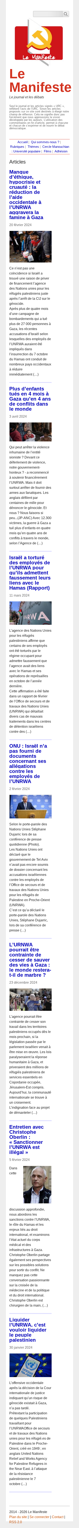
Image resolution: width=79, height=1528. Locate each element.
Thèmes (33, 146)
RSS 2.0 (15, 1522)
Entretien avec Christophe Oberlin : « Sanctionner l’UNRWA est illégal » (26, 1139)
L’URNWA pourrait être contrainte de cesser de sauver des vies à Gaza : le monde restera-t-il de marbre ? (30, 960)
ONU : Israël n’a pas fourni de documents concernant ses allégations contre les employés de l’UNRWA (28, 763)
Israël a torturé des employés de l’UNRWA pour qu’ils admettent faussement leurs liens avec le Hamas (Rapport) (30, 573)
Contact (57, 1517)
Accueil (22, 142)
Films (47, 151)
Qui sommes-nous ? (45, 142)
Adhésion (61, 151)
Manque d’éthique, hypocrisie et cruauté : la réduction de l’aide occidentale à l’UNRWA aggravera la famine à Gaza (26, 194)
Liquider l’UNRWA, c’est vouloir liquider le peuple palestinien (27, 1330)
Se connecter (39, 1517)
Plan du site (18, 1517)
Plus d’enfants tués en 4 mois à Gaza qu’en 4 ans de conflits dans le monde (30, 399)
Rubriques (17, 146)
